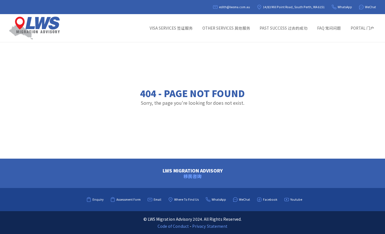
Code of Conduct (173, 226)
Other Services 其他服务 (226, 28)
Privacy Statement (209, 226)
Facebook (270, 199)
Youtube (296, 199)
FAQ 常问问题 (329, 28)
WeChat (370, 7)
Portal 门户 (362, 28)
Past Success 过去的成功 (283, 28)
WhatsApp (345, 7)
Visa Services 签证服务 (171, 28)
